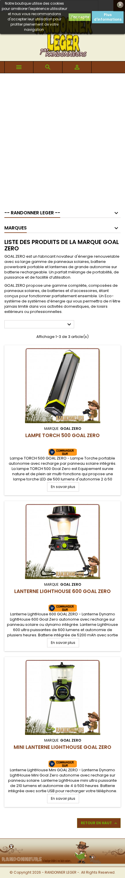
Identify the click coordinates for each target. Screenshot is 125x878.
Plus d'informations (108, 17)
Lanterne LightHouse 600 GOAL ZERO (62, 591)
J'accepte (79, 17)
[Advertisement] (62, 138)
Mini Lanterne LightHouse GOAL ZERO (62, 747)
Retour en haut (99, 823)
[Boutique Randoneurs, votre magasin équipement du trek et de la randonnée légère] (62, 842)
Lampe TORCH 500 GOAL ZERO (62, 435)
